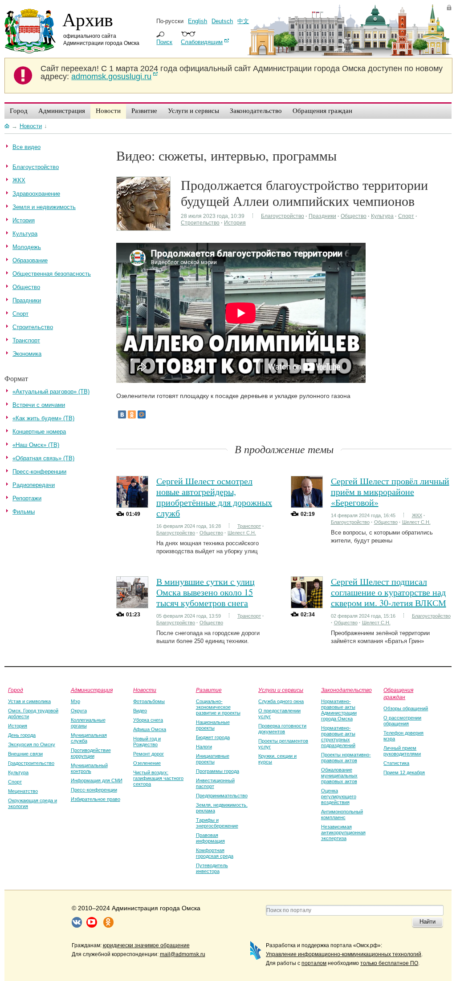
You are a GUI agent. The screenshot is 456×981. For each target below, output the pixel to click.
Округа (79, 710)
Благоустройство (282, 216)
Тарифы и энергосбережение (217, 822)
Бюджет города (213, 737)
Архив (87, 19)
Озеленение (147, 763)
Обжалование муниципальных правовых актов (339, 775)
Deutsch (222, 21)
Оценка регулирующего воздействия (338, 796)
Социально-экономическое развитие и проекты (218, 707)
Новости (144, 689)
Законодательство (346, 689)
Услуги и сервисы (280, 689)
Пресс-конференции (94, 789)
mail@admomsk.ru (182, 954)
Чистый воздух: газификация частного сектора (158, 778)
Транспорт (249, 526)
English (197, 21)
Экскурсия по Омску (31, 744)
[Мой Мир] (142, 414)
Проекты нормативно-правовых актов (346, 757)
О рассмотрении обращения (402, 720)
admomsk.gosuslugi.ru (111, 76)
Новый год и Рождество (147, 741)
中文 (243, 21)
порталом (313, 963)
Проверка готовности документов (282, 728)
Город (15, 689)
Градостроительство (31, 763)
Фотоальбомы (149, 701)
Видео (140, 710)
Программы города (217, 771)
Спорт (406, 216)
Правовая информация (210, 838)
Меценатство (23, 791)
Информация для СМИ (96, 780)
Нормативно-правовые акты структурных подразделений (338, 736)
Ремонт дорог (148, 753)
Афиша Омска (149, 729)
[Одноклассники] (132, 414)
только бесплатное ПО (389, 963)
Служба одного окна (281, 701)
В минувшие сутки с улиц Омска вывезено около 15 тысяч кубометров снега (205, 592)
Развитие (209, 689)
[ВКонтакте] (122, 414)
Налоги (204, 746)
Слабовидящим (202, 42)
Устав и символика (29, 701)
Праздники (322, 216)
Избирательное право (95, 799)
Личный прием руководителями (402, 750)
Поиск (164, 42)
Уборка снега (148, 720)
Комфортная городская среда (214, 853)
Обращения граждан (398, 693)
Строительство (200, 223)
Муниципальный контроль (89, 768)
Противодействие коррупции (91, 753)
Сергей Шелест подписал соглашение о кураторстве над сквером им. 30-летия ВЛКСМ (388, 592)
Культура (382, 216)
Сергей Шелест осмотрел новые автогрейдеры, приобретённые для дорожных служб (214, 497)
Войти (449, 7)
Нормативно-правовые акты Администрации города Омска (339, 710)
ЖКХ (417, 515)
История (235, 223)
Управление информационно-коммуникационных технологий (343, 954)
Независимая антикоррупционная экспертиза (343, 832)
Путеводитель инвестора (212, 868)
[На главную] (6, 126)
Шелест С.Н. (242, 532)
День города (22, 735)
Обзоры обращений (405, 708)
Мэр (75, 701)
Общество (353, 216)
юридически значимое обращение (146, 945)
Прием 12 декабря (404, 772)
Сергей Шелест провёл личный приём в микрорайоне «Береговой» (390, 491)
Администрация (92, 689)
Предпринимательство (222, 795)
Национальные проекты (213, 725)
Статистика (396, 763)
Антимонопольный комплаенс (342, 814)
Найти (427, 921)
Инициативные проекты (212, 758)
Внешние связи (25, 753)
